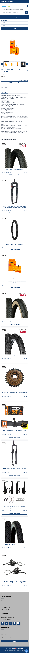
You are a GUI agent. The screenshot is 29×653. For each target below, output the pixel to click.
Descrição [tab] (4, 92)
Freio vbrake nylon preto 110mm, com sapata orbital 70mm (14, 507)
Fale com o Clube (6, 607)
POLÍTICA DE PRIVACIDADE (9, 650)
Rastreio (7, 9)
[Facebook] (2, 623)
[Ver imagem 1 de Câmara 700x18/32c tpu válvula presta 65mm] (6, 64)
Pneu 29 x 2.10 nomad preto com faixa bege (14, 319)
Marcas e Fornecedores (7, 617)
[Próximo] (26, 266)
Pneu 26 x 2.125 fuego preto (14, 244)
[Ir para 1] (13, 278)
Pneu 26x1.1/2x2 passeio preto (14, 544)
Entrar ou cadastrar (7, 1)
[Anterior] (3, 266)
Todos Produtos (20, 9)
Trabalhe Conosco (6, 619)
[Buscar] (26, 12)
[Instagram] (6, 623)
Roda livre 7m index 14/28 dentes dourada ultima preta (14, 393)
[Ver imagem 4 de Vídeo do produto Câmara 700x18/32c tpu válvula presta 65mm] (23, 64)
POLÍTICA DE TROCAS (21, 650)
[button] (26, 651)
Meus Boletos (12, 9)
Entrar (14, 28)
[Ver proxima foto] (27, 64)
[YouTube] (14, 623)
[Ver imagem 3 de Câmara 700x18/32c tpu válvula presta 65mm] (18, 64)
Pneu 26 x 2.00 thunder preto (14, 356)
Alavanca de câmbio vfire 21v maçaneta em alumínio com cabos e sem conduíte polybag (14, 582)
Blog (2, 603)
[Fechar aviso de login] (2, 31)
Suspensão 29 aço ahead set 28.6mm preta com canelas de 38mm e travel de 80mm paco (14, 207)
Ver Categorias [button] (15, 17)
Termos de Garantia (6, 609)
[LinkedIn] (18, 623)
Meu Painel (4, 605)
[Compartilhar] (27, 70)
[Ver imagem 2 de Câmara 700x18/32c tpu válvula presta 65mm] (12, 64)
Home (3, 9)
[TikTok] (10, 623)
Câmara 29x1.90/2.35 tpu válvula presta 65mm (14, 282)
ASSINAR (14, 641)
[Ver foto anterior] (2, 64)
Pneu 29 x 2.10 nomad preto (14, 169)
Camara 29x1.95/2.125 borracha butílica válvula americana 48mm (14, 431)
